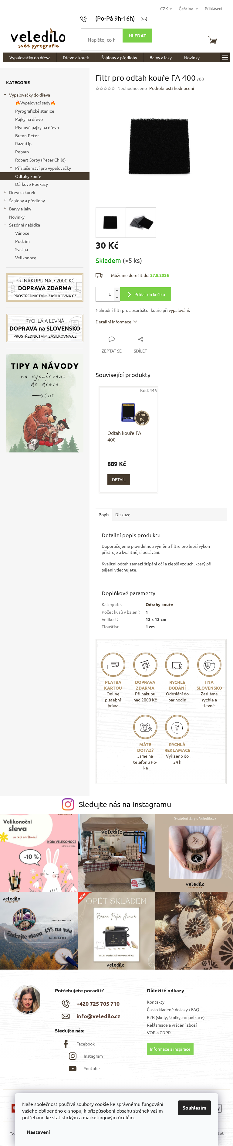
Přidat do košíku (149, 294)
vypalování (179, 310)
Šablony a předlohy (27, 200)
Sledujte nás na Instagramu (125, 804)
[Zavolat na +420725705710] (110, 18)
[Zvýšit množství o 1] (117, 290)
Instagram (93, 1056)
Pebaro (22, 151)
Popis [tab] (104, 514)
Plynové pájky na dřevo (37, 127)
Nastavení (38, 1132)
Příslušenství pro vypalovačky (43, 168)
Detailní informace (113, 321)
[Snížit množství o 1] (117, 297)
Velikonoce (25, 257)
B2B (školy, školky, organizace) (176, 1017)
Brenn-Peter (27, 135)
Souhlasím (194, 1107)
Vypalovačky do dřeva (29, 94)
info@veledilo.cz (98, 1015)
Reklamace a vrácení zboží (172, 1025)
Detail (119, 479)
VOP (151, 1032)
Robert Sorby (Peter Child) (40, 159)
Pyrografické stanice (34, 111)
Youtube (92, 1068)
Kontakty (155, 1001)
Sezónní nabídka (24, 224)
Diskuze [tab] (122, 514)
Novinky (17, 217)
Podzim (22, 241)
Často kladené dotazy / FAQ (173, 1009)
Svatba (21, 249)
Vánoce (22, 233)
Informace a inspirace (170, 1049)
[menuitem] (29, 57)
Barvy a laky (20, 208)
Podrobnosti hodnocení (171, 88)
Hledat (137, 35)
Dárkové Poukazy (31, 184)
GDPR (165, 1032)
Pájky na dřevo (29, 119)
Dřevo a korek (22, 192)
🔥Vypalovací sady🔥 (35, 102)
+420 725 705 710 (98, 1003)
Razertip (23, 143)
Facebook (85, 1043)
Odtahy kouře (28, 176)
